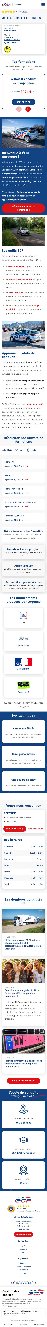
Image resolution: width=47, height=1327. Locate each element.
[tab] (7, 450)
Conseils (23, 1249)
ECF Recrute (23, 1270)
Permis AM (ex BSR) (14, 491)
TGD (23, 1252)
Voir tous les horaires (12, 40)
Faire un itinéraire (35, 829)
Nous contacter (14, 828)
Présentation (23, 1263)
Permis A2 (14, 477)
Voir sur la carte (10, 30)
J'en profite (23, 102)
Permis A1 (14, 464)
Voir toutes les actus (23, 1080)
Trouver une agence (23, 1266)
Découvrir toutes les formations (23, 208)
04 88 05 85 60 (12, 43)
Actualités (23, 1276)
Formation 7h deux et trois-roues (20, 504)
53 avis (24, 12)
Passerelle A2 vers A (14, 518)
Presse (23, 1273)
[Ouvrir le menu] (43, 4)
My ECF (23, 1246)
